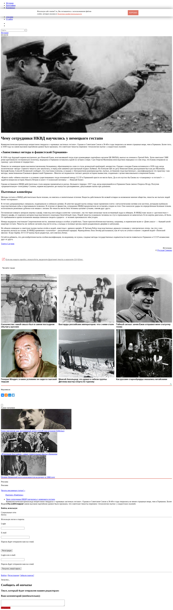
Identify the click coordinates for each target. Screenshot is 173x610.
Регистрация (13, 575)
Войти (4, 575)
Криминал (10, 8)
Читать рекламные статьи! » (13, 490)
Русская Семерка (164, 250)
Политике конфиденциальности (69, 14)
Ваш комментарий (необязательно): (20, 595)
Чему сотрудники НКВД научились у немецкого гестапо (30, 499)
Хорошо (133, 13)
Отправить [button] (5, 608)
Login (3, 524)
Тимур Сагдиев (7, 244)
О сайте (9, 19)
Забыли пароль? (27, 575)
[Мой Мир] (9, 395)
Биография (10, 5)
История (9, 3)
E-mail (3, 533)
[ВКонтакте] (2, 395)
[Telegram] (13, 395)
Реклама (9, 17)
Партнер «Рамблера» (14, 495)
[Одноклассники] (6, 395)
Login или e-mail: (8, 555)
